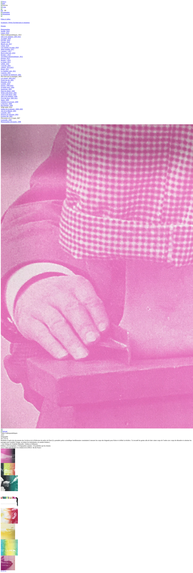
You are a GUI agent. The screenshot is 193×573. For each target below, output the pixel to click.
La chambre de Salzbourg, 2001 (11, 75)
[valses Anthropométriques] (8, 539)
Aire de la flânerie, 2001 (8, 111)
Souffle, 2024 (5, 31)
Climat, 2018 (5, 46)
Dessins (3, 26)
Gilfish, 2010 (5, 64)
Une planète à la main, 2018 (10, 47)
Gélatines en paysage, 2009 (9, 102)
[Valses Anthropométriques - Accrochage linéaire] (9, 507)
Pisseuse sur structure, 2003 (9, 114)
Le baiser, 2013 (6, 62)
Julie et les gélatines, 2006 (9, 96)
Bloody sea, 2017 (6, 44)
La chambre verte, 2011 (8, 71)
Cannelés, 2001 (6, 113)
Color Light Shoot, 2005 (8, 94)
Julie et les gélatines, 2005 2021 (11, 37)
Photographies (5, 29)
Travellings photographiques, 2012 (12, 56)
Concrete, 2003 (6, 65)
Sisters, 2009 (5, 100)
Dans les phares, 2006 (8, 91)
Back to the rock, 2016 (8, 53)
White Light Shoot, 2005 (9, 93)
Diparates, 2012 (6, 82)
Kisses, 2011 (5, 69)
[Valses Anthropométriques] (8, 475)
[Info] (3, 3)
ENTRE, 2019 (5, 40)
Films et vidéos (5, 19)
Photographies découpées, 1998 (11, 122)
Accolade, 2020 (6, 38)
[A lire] (3, 7)
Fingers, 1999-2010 (7, 85)
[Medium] (1, 16)
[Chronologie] (5, 14)
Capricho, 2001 (6, 73)
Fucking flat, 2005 (6, 116)
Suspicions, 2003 (6, 89)
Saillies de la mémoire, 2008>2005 (12, 109)
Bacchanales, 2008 (7, 105)
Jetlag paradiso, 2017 (7, 49)
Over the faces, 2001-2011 (9, 98)
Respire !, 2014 (6, 55)
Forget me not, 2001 (7, 80)
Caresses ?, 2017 (6, 51)
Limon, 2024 (5, 33)
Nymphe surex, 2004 (7, 87)
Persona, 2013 (5, 58)
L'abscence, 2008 (6, 104)
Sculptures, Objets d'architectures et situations (15, 22)
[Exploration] (5, 12)
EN (2, 10)
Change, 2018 (5, 42)
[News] (3, 2)
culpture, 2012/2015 (7, 67)
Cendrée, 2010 (5, 84)
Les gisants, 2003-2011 (8, 78)
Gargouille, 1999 (6, 120)
